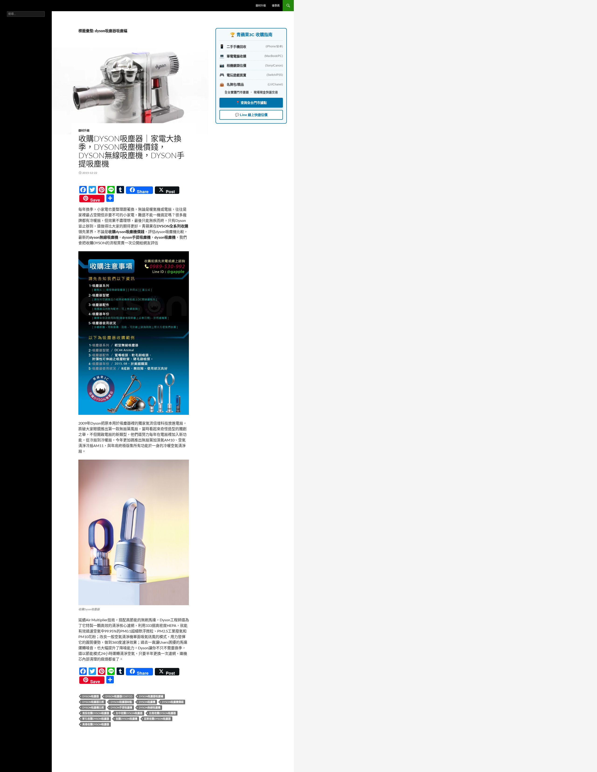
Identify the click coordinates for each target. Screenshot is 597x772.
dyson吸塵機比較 (93, 707)
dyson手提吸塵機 (121, 707)
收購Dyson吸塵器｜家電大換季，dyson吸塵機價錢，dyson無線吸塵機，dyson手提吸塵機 (131, 151)
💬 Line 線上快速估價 (251, 115)
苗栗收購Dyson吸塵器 (157, 718)
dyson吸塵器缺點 (121, 701)
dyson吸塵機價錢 (173, 701)
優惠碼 (276, 5)
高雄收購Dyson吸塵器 (95, 724)
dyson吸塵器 (90, 696)
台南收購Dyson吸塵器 (162, 713)
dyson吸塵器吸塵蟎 (151, 696)
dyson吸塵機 (147, 701)
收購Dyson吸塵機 (126, 718)
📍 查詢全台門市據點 (251, 103)
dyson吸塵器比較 (93, 701)
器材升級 (261, 5)
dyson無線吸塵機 (149, 707)
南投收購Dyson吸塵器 (95, 713)
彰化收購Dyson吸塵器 (95, 718)
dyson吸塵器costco (118, 696)
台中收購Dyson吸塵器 (129, 713)
